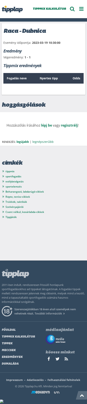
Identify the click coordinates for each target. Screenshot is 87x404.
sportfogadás (13, 176)
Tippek (7, 343)
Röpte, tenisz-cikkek (17, 197)
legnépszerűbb (43, 142)
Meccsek (9, 350)
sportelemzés (13, 186)
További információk (48, 313)
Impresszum (14, 380)
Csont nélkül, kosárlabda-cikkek (24, 212)
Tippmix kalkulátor (18, 336)
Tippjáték (11, 217)
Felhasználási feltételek (64, 380)
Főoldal (9, 330)
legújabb (22, 142)
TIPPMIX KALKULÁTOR (49, 9)
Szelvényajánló (14, 207)
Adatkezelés (35, 380)
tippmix (10, 171)
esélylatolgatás (14, 181)
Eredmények (12, 357)
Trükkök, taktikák (16, 202)
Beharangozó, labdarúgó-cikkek (24, 191)
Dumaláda (10, 363)
